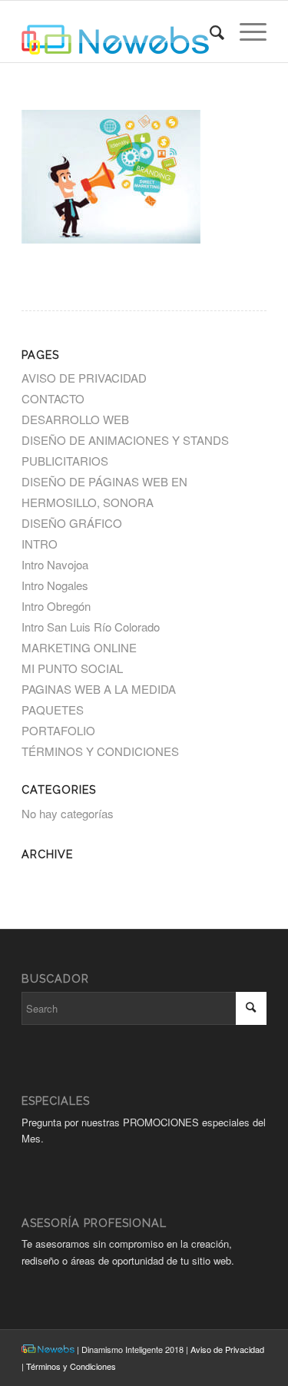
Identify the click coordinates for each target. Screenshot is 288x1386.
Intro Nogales (55, 585)
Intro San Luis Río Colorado (91, 626)
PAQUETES (53, 709)
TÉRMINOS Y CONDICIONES (100, 751)
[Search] (209, 31)
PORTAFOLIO (58, 730)
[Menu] (245, 31)
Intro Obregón (56, 606)
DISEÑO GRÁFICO (72, 523)
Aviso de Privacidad (227, 1349)
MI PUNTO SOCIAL (72, 668)
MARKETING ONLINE (79, 647)
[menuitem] (209, 31)
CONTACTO (53, 398)
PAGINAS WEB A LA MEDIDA (99, 689)
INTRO (40, 544)
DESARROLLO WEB (75, 419)
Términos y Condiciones (71, 1366)
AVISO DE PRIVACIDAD (84, 378)
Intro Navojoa (55, 564)
